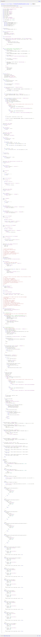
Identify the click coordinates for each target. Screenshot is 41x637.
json (39, 635)
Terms (9, 635)
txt (37, 635)
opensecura (3, 3)
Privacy (7, 635)
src (31, 3)
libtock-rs (11, 3)
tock (8, 3)
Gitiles (5, 635)
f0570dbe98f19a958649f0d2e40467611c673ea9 (21, 3)
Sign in (39, 1)
